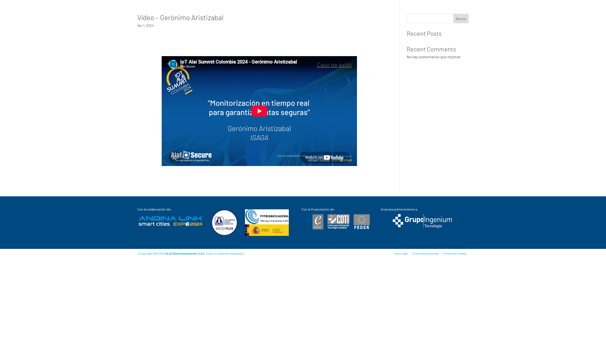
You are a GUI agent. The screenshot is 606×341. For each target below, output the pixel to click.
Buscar (461, 19)
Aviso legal (401, 253)
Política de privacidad (425, 253)
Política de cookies (454, 253)
